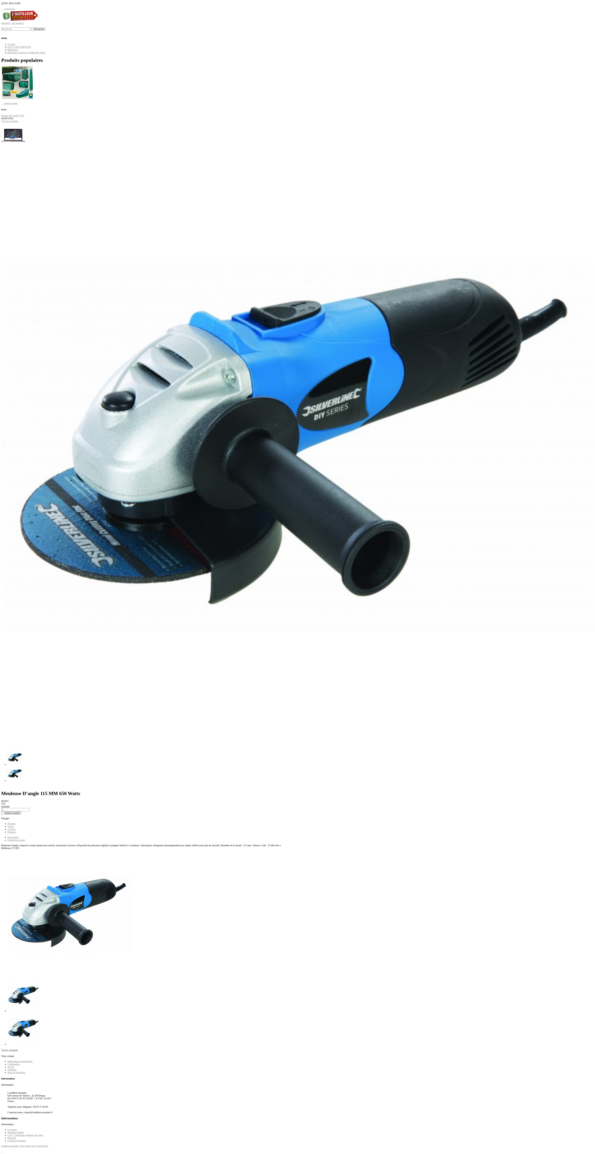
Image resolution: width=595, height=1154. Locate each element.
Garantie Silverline (16, 1140)
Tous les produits (10, 121)
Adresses (11, 1069)
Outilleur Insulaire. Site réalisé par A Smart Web (24, 1146)
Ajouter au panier (11, 813)
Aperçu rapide (9, 103)
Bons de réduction (16, 1072)
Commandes (13, 1064)
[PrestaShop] (13, 147)
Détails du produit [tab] (16, 840)
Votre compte (9, 1050)
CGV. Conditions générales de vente (25, 1135)
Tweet (10, 826)
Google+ (11, 829)
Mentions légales (15, 1132)
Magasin (11, 1138)
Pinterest (11, 832)
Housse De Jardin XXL (12, 115)
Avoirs (10, 1067)
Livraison (12, 1129)
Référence (6, 848)
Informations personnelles (20, 1061)
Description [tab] (13, 837)
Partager (11, 823)
